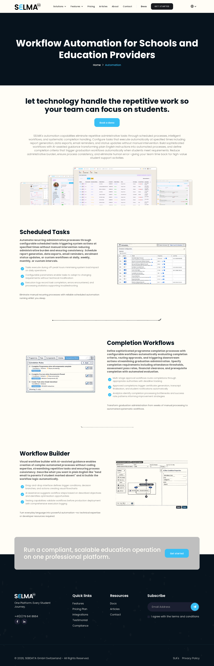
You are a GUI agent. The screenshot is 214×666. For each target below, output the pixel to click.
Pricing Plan (79, 609)
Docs (144, 6)
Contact (115, 614)
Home (97, 65)
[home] (28, 6)
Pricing (91, 6)
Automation (113, 65)
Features (78, 603)
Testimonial (80, 620)
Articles (103, 6)
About (115, 6)
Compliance (80, 625)
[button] (60, 6)
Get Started (162, 6)
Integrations (80, 614)
